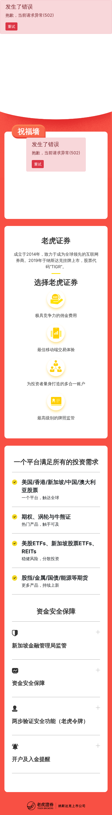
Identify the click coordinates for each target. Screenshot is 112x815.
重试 (11, 26)
